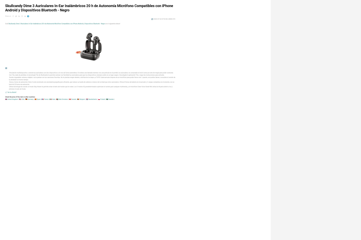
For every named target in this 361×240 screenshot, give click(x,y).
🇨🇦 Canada (72, 99)
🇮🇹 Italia (52, 99)
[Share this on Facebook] (13, 16)
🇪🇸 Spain (38, 99)
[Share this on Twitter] (16, 16)
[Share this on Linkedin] (19, 16)
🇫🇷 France (45, 99)
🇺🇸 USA (21, 99)
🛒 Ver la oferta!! (10, 92)
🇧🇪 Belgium (81, 99)
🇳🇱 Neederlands (91, 99)
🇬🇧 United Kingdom (11, 99)
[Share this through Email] (25, 16)
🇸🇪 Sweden (110, 99)
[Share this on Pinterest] (22, 16)
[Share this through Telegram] (28, 16)
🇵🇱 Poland (101, 99)
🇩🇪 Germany (29, 99)
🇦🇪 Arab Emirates (62, 99)
